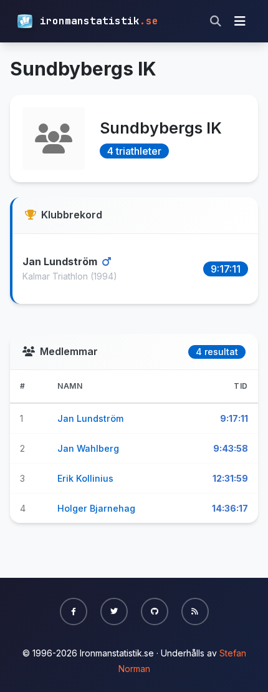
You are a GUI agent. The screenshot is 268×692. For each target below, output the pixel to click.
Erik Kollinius (85, 478)
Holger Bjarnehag (96, 508)
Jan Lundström (61, 261)
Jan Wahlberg (88, 448)
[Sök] (215, 21)
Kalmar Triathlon (56, 276)
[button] (73, 611)
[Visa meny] (240, 21)
